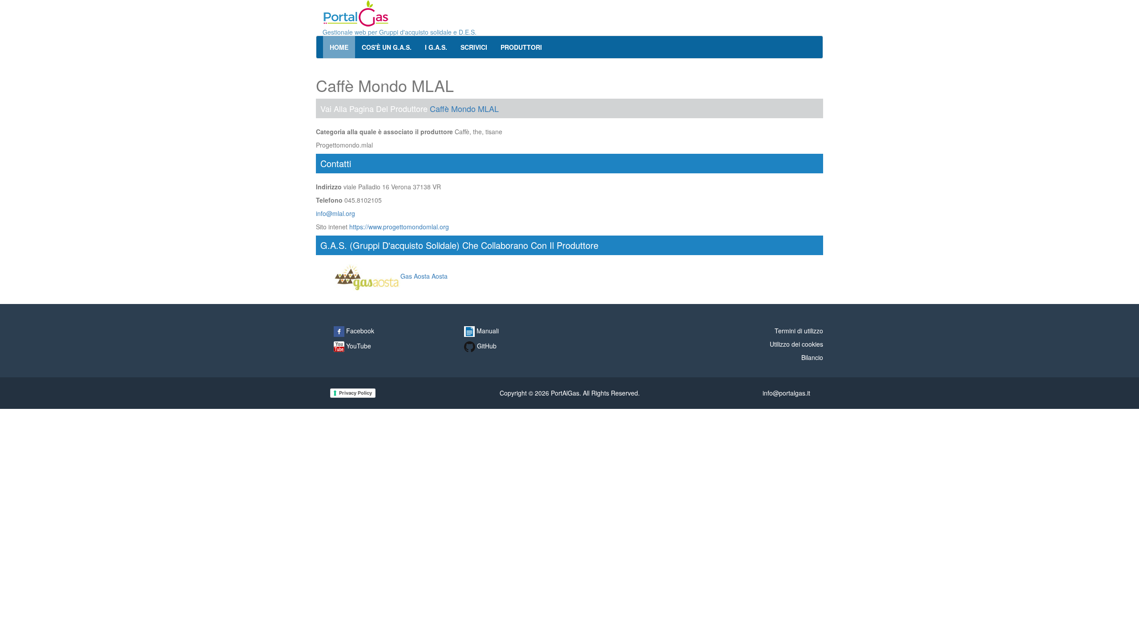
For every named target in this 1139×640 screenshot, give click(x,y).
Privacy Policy (355, 393)
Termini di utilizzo (799, 330)
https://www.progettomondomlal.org (399, 226)
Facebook (359, 330)
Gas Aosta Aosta (424, 276)
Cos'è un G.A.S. (387, 47)
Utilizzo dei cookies (796, 344)
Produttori (521, 47)
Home (339, 47)
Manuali (487, 330)
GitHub (486, 345)
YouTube (357, 345)
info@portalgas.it (786, 392)
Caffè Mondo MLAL (464, 108)
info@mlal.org (335, 213)
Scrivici (473, 47)
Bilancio (812, 357)
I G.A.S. (436, 47)
